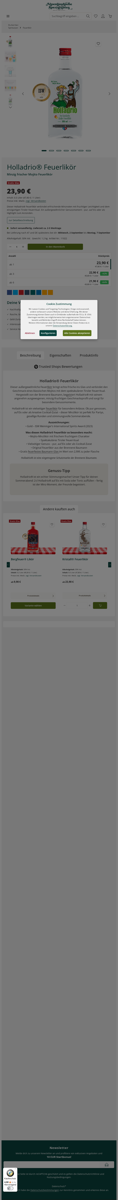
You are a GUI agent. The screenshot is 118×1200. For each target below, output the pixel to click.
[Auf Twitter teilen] (15, 292)
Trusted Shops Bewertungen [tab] (60, 366)
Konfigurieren (48, 333)
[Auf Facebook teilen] (9, 292)
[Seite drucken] (50, 292)
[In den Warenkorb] (100, 605)
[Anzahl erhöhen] (23, 247)
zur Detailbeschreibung (21, 220)
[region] (59, 93)
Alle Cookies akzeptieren (77, 333)
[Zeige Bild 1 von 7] (44, 150)
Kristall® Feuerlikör (75, 559)
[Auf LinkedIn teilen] (38, 292)
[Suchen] (88, 16)
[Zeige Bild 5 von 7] (73, 150)
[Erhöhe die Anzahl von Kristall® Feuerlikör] (90, 605)
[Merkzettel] (95, 16)
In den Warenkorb (55, 246)
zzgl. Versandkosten (36, 200)
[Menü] (8, 16)
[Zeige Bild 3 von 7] (58, 150)
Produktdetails (33, 596)
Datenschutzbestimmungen (44, 1190)
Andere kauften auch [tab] (59, 509)
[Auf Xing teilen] (32, 292)
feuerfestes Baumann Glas (43, 451)
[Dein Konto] (103, 16)
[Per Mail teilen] (44, 292)
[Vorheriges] (23, 93)
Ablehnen (30, 333)
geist (69, 394)
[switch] (10, 1188)
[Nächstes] (109, 93)
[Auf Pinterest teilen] (21, 292)
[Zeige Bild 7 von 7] (88, 150)
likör (49, 387)
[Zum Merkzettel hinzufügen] (98, 43)
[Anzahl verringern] (10, 247)
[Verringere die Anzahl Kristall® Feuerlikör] (64, 605)
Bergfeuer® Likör (22, 559)
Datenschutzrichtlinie (88, 1173)
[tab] (30, 355)
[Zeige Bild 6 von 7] (81, 150)
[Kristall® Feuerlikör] (84, 537)
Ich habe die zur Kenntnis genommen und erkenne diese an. (63, 1190)
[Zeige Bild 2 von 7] (51, 150)
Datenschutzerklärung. (62, 325)
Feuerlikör (52, 408)
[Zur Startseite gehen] (59, 7)
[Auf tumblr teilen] (27, 292)
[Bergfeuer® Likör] (33, 537)
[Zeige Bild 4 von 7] (66, 150)
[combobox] (67, 16)
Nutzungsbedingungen (59, 1177)
